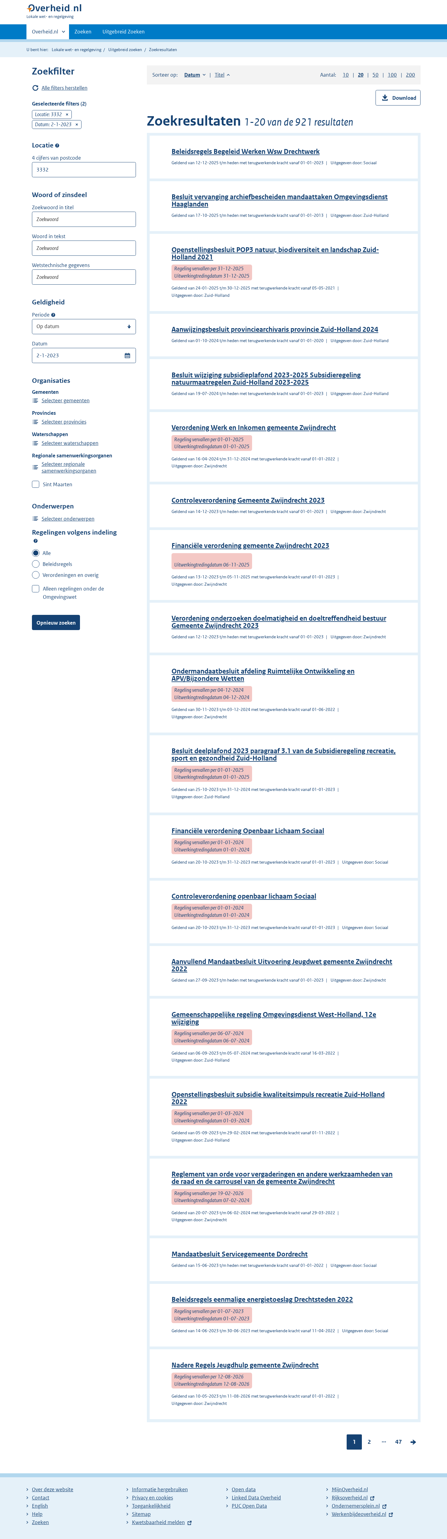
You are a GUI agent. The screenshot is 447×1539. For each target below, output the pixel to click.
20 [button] (360, 74)
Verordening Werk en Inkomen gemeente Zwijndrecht (254, 428)
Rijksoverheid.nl (350, 1497)
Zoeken (83, 31)
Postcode (57, 145)
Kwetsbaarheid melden (158, 1522)
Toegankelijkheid (151, 1506)
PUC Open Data (249, 1506)
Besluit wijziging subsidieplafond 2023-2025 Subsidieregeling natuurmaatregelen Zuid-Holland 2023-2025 (266, 378)
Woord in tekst (48, 236)
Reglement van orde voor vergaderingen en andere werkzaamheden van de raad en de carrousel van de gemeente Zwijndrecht (282, 1178)
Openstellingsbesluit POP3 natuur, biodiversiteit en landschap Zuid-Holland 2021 (275, 253)
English (40, 1506)
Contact (40, 1497)
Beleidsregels (57, 564)
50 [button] (375, 74)
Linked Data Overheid (256, 1497)
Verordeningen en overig (71, 575)
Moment (53, 315)
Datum (39, 343)
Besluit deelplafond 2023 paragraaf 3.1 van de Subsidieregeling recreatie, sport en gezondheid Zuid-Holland (284, 754)
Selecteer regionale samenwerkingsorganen (69, 467)
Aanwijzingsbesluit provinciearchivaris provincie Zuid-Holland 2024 (275, 329)
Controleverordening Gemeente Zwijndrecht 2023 (248, 500)
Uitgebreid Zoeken (123, 31)
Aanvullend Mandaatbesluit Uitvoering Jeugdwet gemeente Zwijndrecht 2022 (282, 965)
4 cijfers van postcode (56, 158)
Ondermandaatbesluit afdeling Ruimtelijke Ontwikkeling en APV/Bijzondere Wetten (263, 675)
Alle (47, 553)
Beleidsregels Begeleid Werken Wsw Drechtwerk (246, 151)
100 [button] (392, 74)
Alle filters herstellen (65, 88)
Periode (41, 314)
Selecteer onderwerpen (68, 518)
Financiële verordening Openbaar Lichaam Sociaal (248, 831)
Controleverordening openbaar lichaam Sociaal (244, 896)
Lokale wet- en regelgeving (76, 49)
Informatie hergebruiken (160, 1489)
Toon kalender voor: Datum (127, 355)
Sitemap (141, 1514)
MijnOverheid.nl (350, 1489)
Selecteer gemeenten (66, 400)
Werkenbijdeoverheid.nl (359, 1514)
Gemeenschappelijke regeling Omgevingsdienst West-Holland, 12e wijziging (274, 1018)
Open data (244, 1489)
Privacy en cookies (152, 1497)
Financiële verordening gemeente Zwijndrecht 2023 (250, 546)
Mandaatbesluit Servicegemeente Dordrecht (240, 1254)
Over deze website (52, 1489)
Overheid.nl (45, 33)
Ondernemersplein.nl (356, 1506)
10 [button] (346, 74)
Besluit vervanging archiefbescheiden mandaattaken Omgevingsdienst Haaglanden (280, 200)
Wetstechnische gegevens (61, 265)
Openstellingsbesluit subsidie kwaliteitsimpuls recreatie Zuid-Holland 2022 (278, 1098)
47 (398, 1443)
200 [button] (410, 74)
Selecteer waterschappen (70, 443)
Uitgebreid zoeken (125, 49)
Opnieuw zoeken (56, 622)
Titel (222, 74)
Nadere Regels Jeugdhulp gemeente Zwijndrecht (245, 1365)
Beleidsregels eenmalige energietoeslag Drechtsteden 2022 (262, 1299)
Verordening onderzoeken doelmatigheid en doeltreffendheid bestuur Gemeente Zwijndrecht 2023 (279, 622)
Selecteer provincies (64, 421)
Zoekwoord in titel (53, 207)
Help (37, 1514)
